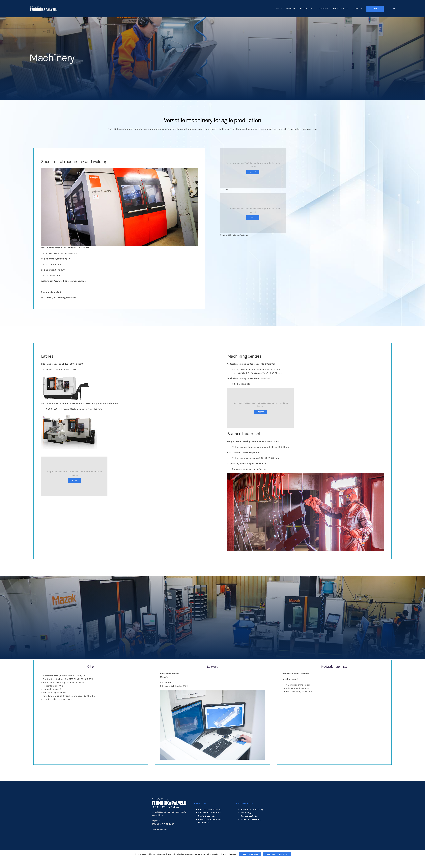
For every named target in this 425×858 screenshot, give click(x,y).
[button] (388, 8)
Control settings (230, 854)
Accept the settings (250, 854)
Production (244, 803)
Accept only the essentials (277, 854)
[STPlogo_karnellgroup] (169, 799)
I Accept (253, 172)
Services (200, 803)
